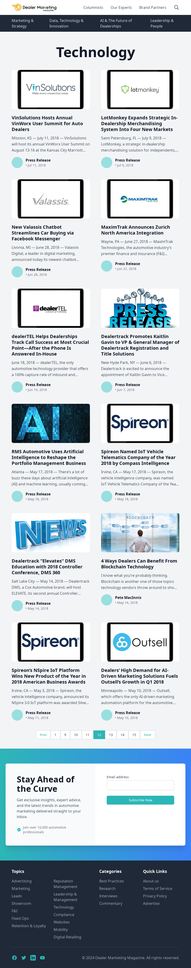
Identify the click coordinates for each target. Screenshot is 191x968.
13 (111, 735)
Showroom (21, 903)
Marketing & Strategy (23, 23)
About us (151, 881)
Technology (64, 907)
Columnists (93, 7)
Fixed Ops (20, 918)
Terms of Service (157, 888)
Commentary (110, 903)
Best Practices (111, 881)
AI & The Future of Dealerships (116, 23)
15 (134, 735)
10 (76, 735)
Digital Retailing (67, 937)
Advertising (22, 881)
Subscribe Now (140, 800)
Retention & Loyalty (29, 925)
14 (122, 735)
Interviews (108, 896)
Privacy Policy (155, 896)
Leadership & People (162, 23)
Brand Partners (152, 7)
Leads (17, 896)
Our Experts (121, 7)
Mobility (61, 929)
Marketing (21, 888)
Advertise (151, 903)
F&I (14, 910)
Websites (62, 922)
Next (147, 735)
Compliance (64, 914)
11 (87, 735)
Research (107, 888)
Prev (43, 735)
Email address (118, 777)
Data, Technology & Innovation (66, 23)
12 (99, 735)
